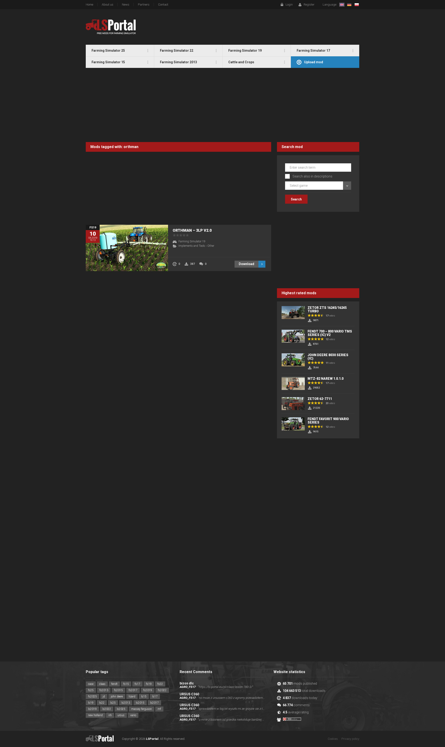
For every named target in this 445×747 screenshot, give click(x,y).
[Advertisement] (222, 105)
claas (102, 684)
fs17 (137, 684)
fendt (114, 684)
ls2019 (92, 709)
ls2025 (121, 709)
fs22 (160, 684)
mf (159, 709)
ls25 (113, 702)
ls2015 (140, 702)
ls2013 (125, 702)
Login (289, 4)
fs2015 (118, 690)
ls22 (102, 702)
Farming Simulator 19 (191, 241)
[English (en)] (341, 4)
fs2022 (162, 690)
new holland (95, 715)
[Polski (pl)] (356, 4)
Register (309, 4)
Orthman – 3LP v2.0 (192, 230)
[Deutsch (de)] (349, 4)
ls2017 (154, 702)
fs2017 (133, 690)
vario (133, 715)
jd (104, 696)
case (90, 684)
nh (110, 715)
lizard (132, 696)
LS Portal (111, 26)
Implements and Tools (191, 245)
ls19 (90, 702)
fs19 (149, 684)
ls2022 (106, 709)
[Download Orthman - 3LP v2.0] (127, 248)
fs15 (126, 684)
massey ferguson (141, 709)
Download (246, 264)
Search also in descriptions (312, 176)
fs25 (91, 690)
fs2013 (103, 690)
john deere (117, 696)
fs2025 (92, 696)
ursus (121, 715)
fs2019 (147, 690)
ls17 (155, 696)
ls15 (143, 696)
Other (210, 245)
